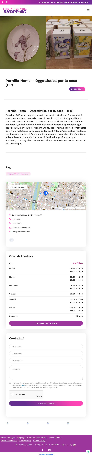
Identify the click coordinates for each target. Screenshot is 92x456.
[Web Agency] (74, 445)
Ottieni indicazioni (18, 187)
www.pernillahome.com (21, 232)
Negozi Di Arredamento (18, 174)
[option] (23, 42)
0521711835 (78, 89)
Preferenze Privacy (9, 441)
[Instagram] (7, 2)
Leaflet (62, 208)
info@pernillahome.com (21, 227)
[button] (88, 10)
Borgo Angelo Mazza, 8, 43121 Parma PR (27, 215)
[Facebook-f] (2, 2)
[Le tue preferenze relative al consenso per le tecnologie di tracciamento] (88, 452)
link (23, 385)
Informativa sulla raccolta (46, 454)
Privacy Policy (25, 441)
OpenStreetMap (71, 208)
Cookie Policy (39, 441)
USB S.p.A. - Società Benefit (50, 438)
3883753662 (16, 223)
